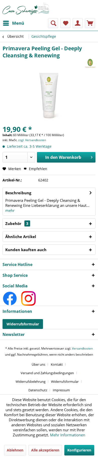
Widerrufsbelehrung (30, 381)
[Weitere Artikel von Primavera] (90, 63)
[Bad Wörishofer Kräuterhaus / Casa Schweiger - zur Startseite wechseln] (26, 9)
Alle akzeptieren (45, 450)
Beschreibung (18, 192)
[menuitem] (13, 23)
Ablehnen (15, 450)
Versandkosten (82, 348)
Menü (18, 23)
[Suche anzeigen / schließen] (53, 23)
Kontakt (57, 364)
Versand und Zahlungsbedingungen (47, 373)
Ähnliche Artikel (20, 236)
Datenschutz (37, 390)
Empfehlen (37, 168)
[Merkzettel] (65, 23)
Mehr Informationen (67, 434)
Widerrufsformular (23, 324)
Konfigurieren (79, 450)
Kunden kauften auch (25, 249)
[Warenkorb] (90, 23)
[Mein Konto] (78, 23)
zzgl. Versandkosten (32, 140)
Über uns (38, 364)
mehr (10, 210)
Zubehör (16, 223)
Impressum (61, 390)
